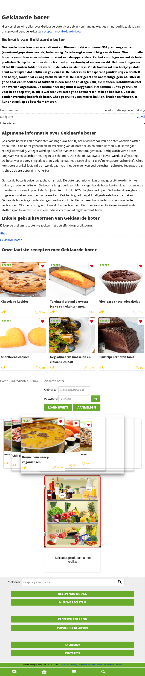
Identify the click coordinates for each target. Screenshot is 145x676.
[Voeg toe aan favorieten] (42, 266)
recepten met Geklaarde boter (62, 31)
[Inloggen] (95, 398)
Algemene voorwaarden (90, 664)
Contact (64, 664)
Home (4, 381)
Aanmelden (86, 407)
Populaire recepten (72, 628)
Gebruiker (51, 390)
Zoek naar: (14, 582)
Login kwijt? (58, 407)
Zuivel (141, 117)
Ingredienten (19, 381)
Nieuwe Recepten (72, 602)
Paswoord (51, 399)
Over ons (117, 664)
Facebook (72, 645)
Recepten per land (72, 619)
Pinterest (72, 653)
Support (108, 664)
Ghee (3, 233)
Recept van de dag (72, 594)
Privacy (73, 664)
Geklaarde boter (11, 240)
